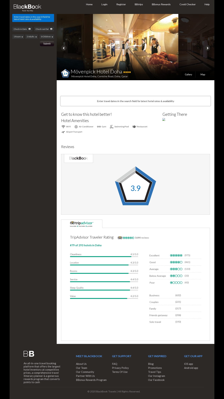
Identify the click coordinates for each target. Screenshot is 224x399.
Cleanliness (75, 254)
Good (152, 262)
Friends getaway (158, 315)
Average (154, 269)
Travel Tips (154, 371)
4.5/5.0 (134, 254)
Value (73, 296)
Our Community (85, 371)
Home (89, 4)
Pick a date (29, 29)
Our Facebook (156, 379)
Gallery (188, 74)
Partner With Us (85, 375)
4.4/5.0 (134, 279)
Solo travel (155, 321)
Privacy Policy (120, 367)
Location (74, 262)
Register (121, 4)
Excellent (154, 255)
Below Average (157, 275)
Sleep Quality (77, 287)
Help (207, 4)
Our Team (81, 367)
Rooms (73, 271)
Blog (151, 363)
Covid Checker (188, 4)
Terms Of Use (120, 371)
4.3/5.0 (134, 262)
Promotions (155, 367)
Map (203, 74)
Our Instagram (156, 375)
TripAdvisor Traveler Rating (92, 237)
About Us (81, 363)
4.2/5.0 (134, 296)
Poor (152, 282)
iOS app (188, 363)
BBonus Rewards (161, 4)
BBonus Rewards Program (91, 379)
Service (73, 279)
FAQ (114, 363)
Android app (191, 367)
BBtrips (139, 4)
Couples (154, 301)
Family (152, 308)
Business (154, 295)
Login (104, 4)
